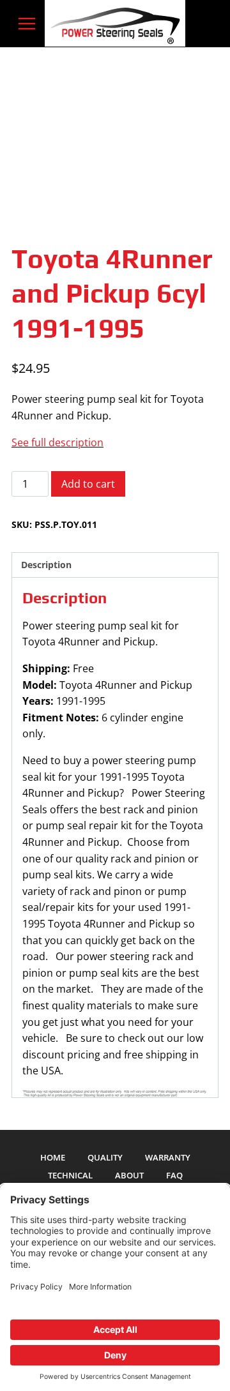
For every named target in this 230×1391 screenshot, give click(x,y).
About (129, 1175)
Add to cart (88, 484)
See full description (57, 442)
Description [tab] (46, 565)
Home (52, 1157)
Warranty (167, 1157)
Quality (105, 1157)
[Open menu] (27, 23)
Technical (70, 1175)
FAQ (174, 1175)
